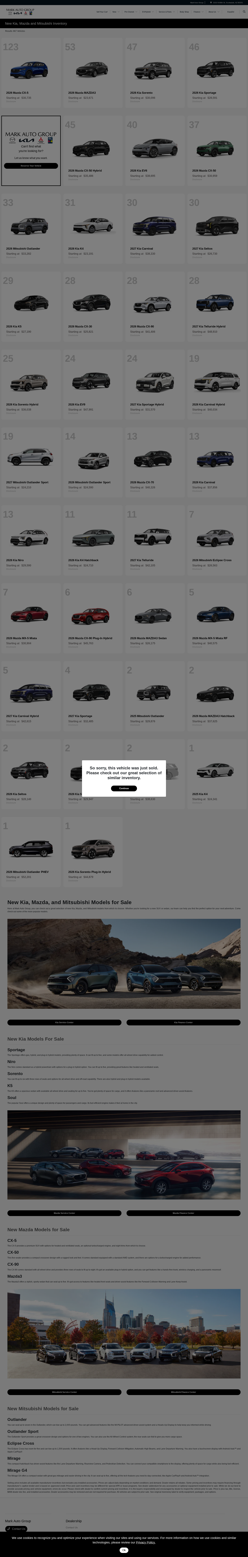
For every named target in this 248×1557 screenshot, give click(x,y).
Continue (124, 788)
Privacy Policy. (146, 1542)
